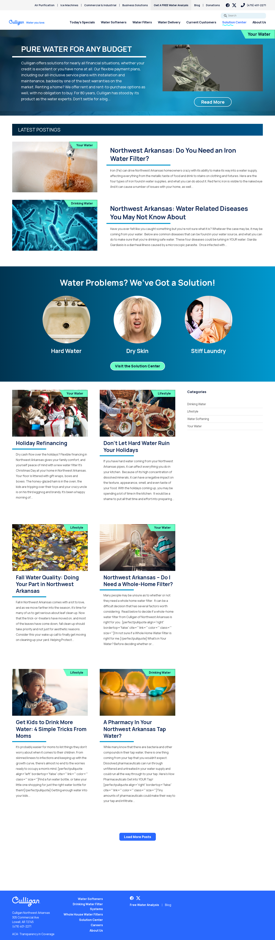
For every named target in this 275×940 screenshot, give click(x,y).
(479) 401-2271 (21, 926)
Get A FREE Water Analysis (171, 5)
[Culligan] (27, 22)
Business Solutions (135, 5)
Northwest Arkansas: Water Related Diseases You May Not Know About (179, 212)
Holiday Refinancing (41, 443)
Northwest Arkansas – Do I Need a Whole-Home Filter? (138, 581)
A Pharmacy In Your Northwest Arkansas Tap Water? (134, 729)
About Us (259, 22)
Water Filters (142, 22)
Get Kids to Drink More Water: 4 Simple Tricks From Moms (51, 729)
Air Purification (44, 5)
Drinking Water (82, 203)
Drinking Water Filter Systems (88, 906)
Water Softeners (113, 22)
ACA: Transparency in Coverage (33, 934)
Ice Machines (69, 5)
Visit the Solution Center (137, 366)
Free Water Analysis (144, 905)
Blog (197, 5)
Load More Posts (137, 836)
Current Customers (201, 22)
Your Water (259, 34)
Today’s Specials (82, 22)
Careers (97, 925)
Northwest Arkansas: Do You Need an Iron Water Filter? (173, 154)
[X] (234, 5)
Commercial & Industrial (100, 5)
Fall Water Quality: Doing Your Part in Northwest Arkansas (47, 584)
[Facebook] (228, 5)
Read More (212, 102)
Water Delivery (169, 22)
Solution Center (234, 22)
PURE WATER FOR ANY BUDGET (76, 49)
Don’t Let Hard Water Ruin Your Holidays (136, 446)
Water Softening (198, 419)
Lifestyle (164, 393)
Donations (213, 5)
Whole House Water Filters (83, 914)
